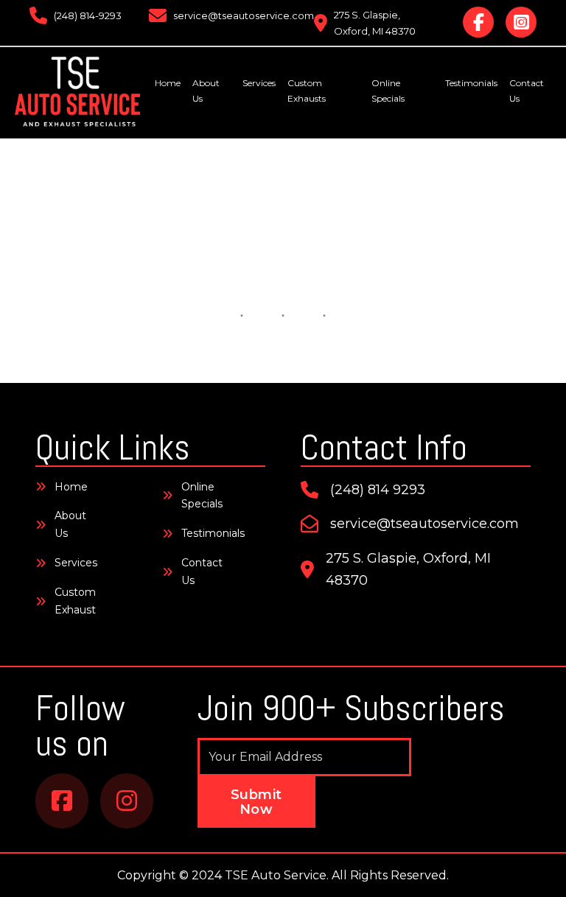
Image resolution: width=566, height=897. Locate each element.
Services (259, 82)
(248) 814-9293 (88, 15)
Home (168, 82)
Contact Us (526, 90)
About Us (206, 90)
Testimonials (471, 82)
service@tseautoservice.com (243, 15)
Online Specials (388, 90)
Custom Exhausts (306, 90)
